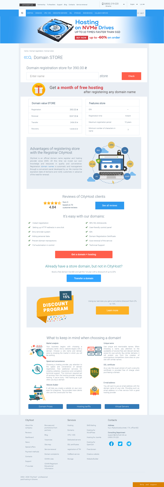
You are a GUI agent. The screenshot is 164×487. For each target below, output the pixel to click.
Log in (142, 13)
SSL (71, 13)
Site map (48, 444)
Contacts (72, 5)
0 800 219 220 (113, 437)
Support (59, 5)
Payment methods (32, 452)
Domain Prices (45, 406)
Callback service (101, 13)
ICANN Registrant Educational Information (51, 466)
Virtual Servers (122, 406)
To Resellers (51, 5)
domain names (47, 166)
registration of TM (74, 449)
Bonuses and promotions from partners (51, 427)
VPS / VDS (47, 13)
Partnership (41, 5)
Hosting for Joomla (94, 437)
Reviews (28, 432)
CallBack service (73, 454)
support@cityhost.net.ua (117, 435)
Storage (77, 13)
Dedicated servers (60, 13)
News (27, 442)
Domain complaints (52, 454)
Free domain (91, 449)
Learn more (112, 310)
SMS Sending (87, 13)
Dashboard (29, 437)
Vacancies (48, 440)
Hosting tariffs (84, 406)
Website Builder (92, 459)
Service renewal (81, 5)
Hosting (30, 13)
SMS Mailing (91, 425)
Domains (38, 13)
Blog (65, 5)
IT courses (29, 466)
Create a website (93, 454)
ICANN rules (49, 459)
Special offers (30, 447)
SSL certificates (73, 444)
